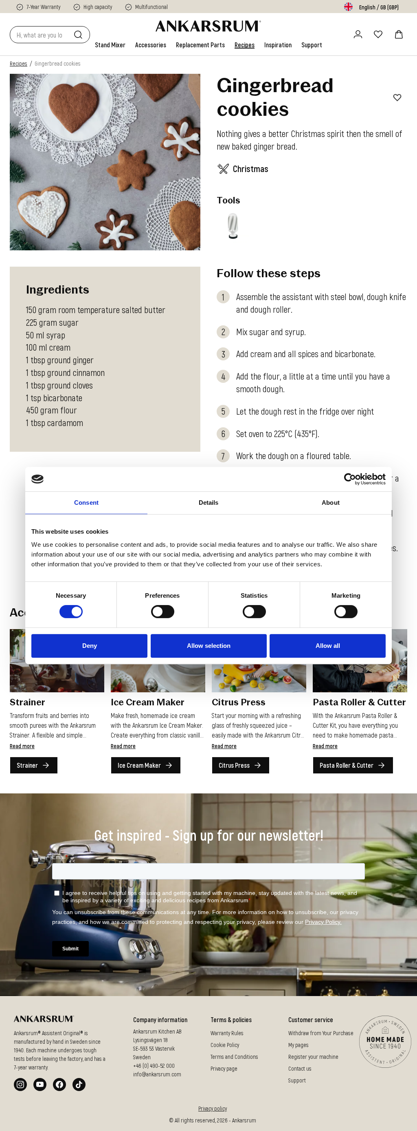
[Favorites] (378, 34)
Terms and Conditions (234, 1056)
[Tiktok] (79, 1084)
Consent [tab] (86, 502)
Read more (22, 745)
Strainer (27, 765)
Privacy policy (212, 1108)
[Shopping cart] (398, 34)
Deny (89, 645)
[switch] (162, 611)
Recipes (18, 63)
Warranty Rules (227, 1032)
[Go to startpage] (208, 26)
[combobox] (40, 35)
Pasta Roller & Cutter (346, 765)
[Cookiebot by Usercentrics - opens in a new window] (350, 479)
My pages (298, 1044)
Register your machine (313, 1056)
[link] (110, 45)
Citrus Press (234, 765)
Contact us (300, 1068)
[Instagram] (20, 1084)
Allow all (328, 645)
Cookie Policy (225, 1044)
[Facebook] (59, 1084)
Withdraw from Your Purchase (320, 1032)
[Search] (80, 35)
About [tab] (331, 502)
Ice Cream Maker (139, 765)
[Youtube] (39, 1084)
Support (297, 1079)
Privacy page (224, 1068)
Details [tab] (209, 502)
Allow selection (208, 645)
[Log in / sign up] (358, 34)
